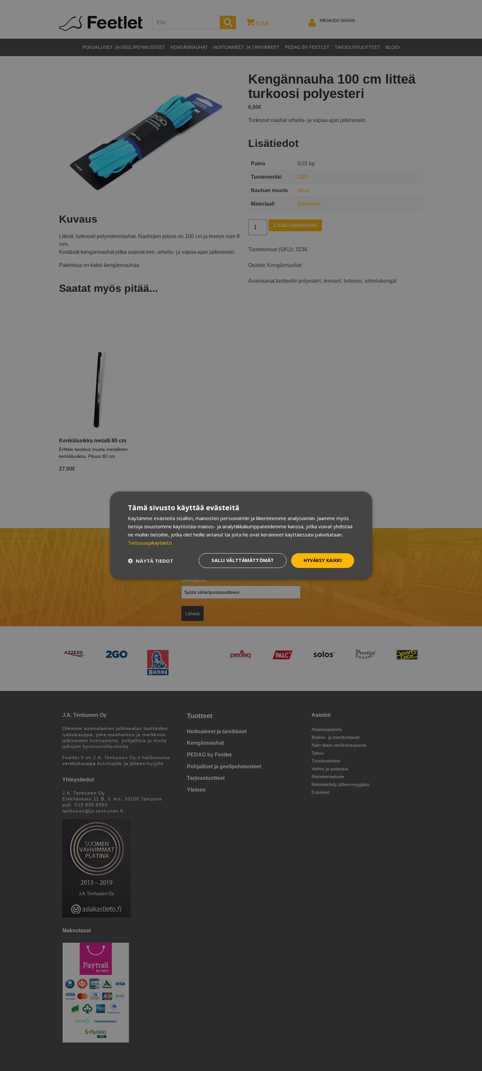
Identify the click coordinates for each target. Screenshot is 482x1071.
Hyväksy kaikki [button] (323, 560)
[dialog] (241, 535)
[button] (150, 560)
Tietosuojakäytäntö (150, 542)
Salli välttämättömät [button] (242, 560)
